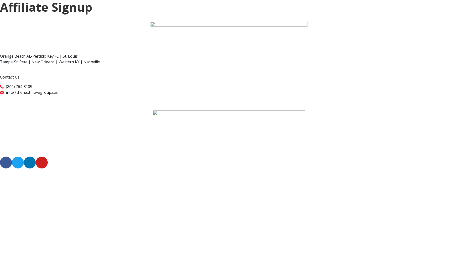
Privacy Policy (12, 98)
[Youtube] (42, 162)
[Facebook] (6, 162)
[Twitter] (18, 162)
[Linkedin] (30, 162)
